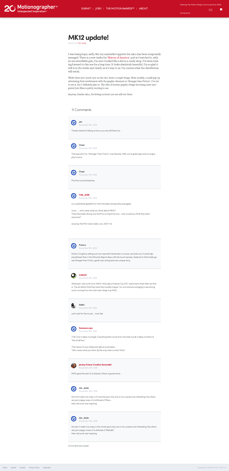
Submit (13, 467)
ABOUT (143, 8)
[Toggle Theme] (221, 9)
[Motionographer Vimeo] (193, 9)
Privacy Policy (34, 467)
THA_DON (84, 194)
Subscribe (46, 467)
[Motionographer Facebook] (199, 9)
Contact (22, 467)
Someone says (86, 327)
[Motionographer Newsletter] (210, 9)
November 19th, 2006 (88, 148)
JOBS (98, 8)
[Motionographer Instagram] (182, 9)
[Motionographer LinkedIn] (188, 9)
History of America (118, 57)
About (5, 467)
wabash (83, 274)
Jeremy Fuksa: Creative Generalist (95, 364)
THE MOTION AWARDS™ (120, 8)
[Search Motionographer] (216, 9)
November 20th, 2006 (88, 367)
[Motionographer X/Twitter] (205, 9)
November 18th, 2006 (88, 124)
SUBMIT (86, 8)
